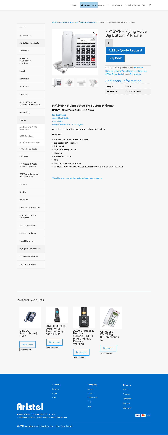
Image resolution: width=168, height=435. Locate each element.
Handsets (142, 71)
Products (102, 5)
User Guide (57, 121)
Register (55, 389)
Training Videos (133, 5)
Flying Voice (135, 74)
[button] (93, 33)
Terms (126, 389)
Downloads (93, 397)
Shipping (127, 398)
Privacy (126, 394)
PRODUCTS (56, 22)
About (90, 389)
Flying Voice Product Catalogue (67, 124)
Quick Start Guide (60, 118)
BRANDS (116, 5)
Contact (91, 393)
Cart (54, 397)
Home (73, 5)
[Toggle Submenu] (40, 27)
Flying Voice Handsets (126, 71)
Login (54, 393)
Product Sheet (59, 115)
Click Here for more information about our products (77, 178)
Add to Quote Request (125, 50)
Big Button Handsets (88, 22)
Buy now (115, 58)
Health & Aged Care (70, 22)
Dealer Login (90, 5)
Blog (89, 406)
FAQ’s (90, 402)
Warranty (127, 408)
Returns (126, 403)
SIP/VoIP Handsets (114, 74)
